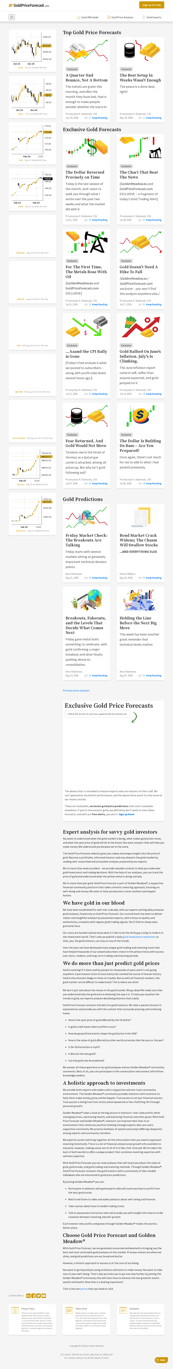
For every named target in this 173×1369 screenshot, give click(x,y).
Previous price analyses (76, 690)
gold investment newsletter (139, 936)
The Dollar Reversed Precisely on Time (85, 175)
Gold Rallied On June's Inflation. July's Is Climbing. (140, 356)
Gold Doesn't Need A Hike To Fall (139, 270)
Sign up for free (152, 5)
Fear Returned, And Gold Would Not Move (86, 444)
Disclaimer (134, 1308)
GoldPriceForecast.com (136, 189)
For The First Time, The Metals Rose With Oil (86, 272)
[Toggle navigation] (12, 17)
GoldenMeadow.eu (134, 184)
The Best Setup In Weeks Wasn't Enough (140, 78)
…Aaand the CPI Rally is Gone (86, 354)
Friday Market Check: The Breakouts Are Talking (86, 540)
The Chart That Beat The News (139, 175)
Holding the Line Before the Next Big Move (138, 623)
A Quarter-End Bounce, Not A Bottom (86, 78)
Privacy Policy (27, 1308)
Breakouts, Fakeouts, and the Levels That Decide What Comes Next (86, 625)
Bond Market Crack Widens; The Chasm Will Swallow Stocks (139, 540)
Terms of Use (81, 1308)
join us (84, 1288)
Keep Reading (99, 117)
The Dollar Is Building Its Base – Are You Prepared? (140, 446)
